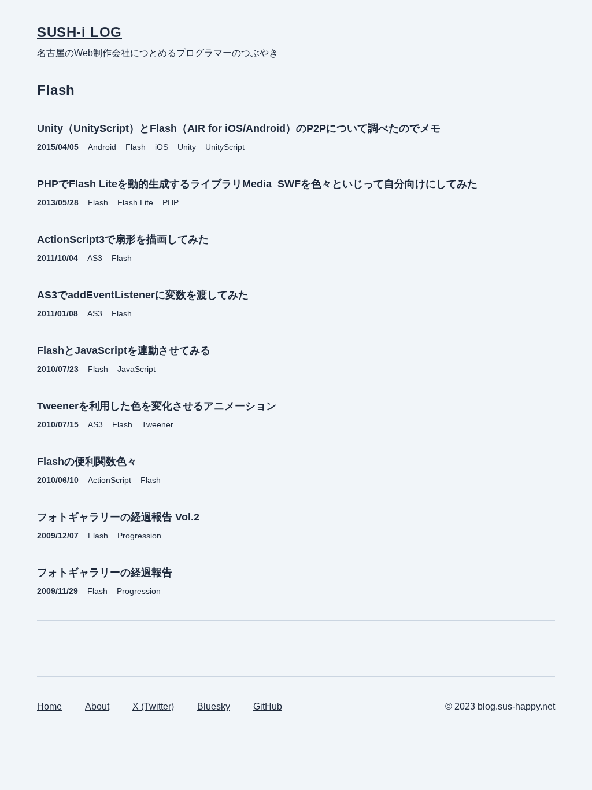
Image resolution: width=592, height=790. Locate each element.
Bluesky (213, 706)
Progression (139, 535)
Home (49, 706)
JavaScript (136, 369)
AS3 (94, 258)
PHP (170, 202)
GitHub (267, 706)
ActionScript (109, 480)
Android (102, 147)
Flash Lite (135, 202)
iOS (161, 147)
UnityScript (225, 147)
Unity (186, 147)
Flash (135, 147)
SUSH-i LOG (79, 32)
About (97, 706)
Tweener (157, 424)
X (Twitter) (153, 706)
